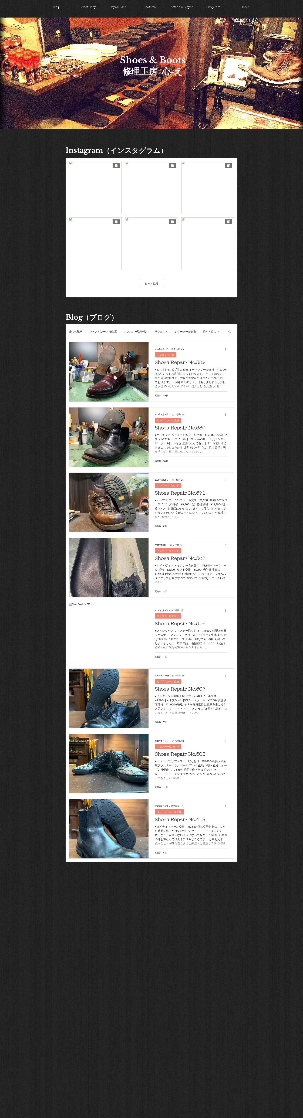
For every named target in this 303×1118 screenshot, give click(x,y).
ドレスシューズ (165, 354)
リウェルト (161, 331)
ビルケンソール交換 (168, 420)
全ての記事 (75, 331)
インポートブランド (168, 485)
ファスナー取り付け (136, 331)
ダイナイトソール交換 (169, 811)
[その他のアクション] (227, 349)
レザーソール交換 (185, 331)
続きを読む (209, 331)
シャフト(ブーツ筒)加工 (103, 331)
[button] (229, 332)
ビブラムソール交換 (168, 681)
